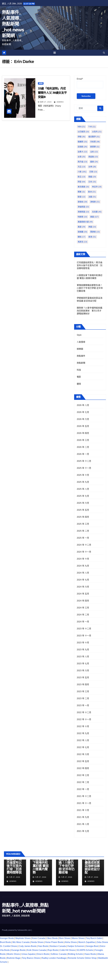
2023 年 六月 (83, 670)
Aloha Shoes (71, 942)
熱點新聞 (81, 363)
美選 (81, 227)
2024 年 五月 (83, 594)
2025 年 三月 (83, 524)
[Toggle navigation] (54, 53)
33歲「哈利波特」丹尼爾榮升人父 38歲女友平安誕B (52, 93)
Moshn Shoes (13, 954)
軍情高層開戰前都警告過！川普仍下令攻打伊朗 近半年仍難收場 (90, 288)
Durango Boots (18, 950)
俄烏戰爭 (94, 137)
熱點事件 (81, 356)
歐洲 (92, 192)
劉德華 (94, 147)
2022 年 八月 (83, 740)
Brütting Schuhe (75, 954)
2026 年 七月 (83, 412)
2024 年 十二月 (84, 545)
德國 (92, 177)
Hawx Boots (90, 954)
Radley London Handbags (54, 958)
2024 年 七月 (83, 580)
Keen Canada (38, 938)
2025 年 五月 (83, 510)
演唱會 (95, 202)
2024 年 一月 (83, 622)
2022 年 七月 (83, 747)
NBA (81, 127)
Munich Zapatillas (86, 942)
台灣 (81, 157)
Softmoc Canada (58, 954)
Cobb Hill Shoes (67, 950)
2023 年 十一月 (84, 635)
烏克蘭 (97, 212)
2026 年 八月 (83, 405)
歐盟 (81, 197)
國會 (94, 162)
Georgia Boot (92, 946)
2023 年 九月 (83, 649)
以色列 (97, 132)
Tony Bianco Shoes (31, 958)
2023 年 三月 (83, 691)
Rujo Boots (53, 950)
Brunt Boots (5, 942)
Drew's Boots (43, 954)
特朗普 (82, 217)
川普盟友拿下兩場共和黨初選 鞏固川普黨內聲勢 (40, 865)
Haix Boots (43, 946)
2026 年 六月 (83, 419)
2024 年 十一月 (84, 552)
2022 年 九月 (83, 733)
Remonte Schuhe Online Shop (82, 958)
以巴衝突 (83, 132)
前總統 (82, 147)
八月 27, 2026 (14, 877)
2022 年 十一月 (84, 719)
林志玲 (97, 187)
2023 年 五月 (83, 677)
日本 (92, 182)
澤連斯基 (83, 212)
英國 (92, 227)
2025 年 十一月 (84, 468)
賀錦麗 (82, 232)
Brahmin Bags (13, 958)
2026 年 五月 (83, 426)
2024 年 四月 (83, 601)
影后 (81, 177)
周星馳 (93, 157)
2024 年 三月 (83, 608)
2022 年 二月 (83, 782)
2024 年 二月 (83, 615)
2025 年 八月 (83, 489)
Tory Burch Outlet (94, 938)
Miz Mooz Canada (21, 942)
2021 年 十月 (83, 810)
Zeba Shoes (102, 942)
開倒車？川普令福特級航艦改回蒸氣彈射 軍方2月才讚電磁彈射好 (89, 311)
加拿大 (82, 152)
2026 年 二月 (83, 447)
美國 (94, 217)
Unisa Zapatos (28, 954)
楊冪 (81, 192)
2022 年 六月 (83, 754)
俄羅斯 (82, 142)
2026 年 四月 (83, 433)
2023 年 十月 (83, 642)
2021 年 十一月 (84, 803)
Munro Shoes (78, 938)
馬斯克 (82, 242)
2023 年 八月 (83, 656)
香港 (92, 237)
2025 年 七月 (83, 496)
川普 (82, 172)
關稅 (81, 237)
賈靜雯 (95, 232)
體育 (79, 384)
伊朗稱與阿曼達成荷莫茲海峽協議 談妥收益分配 (92, 865)
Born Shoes (64, 938)
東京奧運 (83, 187)
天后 (81, 167)
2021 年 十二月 (84, 796)
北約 (94, 152)
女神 (92, 167)
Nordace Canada (58, 946)
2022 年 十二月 (84, 712)
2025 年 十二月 (84, 461)
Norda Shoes (37, 942)
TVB (92, 127)
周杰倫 (82, 162)
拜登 (81, 182)
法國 (92, 197)
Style (79, 335)
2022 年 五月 (83, 761)
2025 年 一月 (83, 538)
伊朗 (81, 137)
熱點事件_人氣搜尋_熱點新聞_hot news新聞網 (13, 23)
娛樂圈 (41, 83)
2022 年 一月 (83, 789)
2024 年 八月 (83, 573)
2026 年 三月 (83, 440)
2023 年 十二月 (84, 629)
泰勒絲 (82, 202)
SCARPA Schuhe (85, 950)
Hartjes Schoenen (75, 946)
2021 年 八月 (83, 824)
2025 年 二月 (83, 531)
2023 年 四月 (83, 684)
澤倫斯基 (83, 207)
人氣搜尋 (81, 342)
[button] (104, 53)
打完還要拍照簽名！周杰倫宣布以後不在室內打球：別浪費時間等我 (89, 265)
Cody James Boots (27, 946)
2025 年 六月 (83, 503)
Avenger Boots (7, 938)
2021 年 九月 (83, 817)
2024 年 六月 (83, 587)
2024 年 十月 (83, 559)
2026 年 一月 (83, 454)
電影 (79, 377)
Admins (60, 102)
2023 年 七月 (83, 663)
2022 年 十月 (83, 726)
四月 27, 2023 (45, 102)
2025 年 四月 (83, 517)
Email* (80, 79)
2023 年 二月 (83, 698)
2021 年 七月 (83, 831)
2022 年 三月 (83, 775)
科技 (79, 370)
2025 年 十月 (83, 475)
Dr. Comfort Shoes (8, 946)
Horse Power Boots (54, 942)
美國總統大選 (85, 222)
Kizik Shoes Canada (37, 950)
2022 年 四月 (83, 768)
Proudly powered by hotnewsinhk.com (16, 930)
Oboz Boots (52, 938)
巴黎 (93, 172)
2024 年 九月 (83, 566)
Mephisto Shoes (23, 938)
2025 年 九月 (83, 482)
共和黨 (95, 142)
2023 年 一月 (83, 705)
